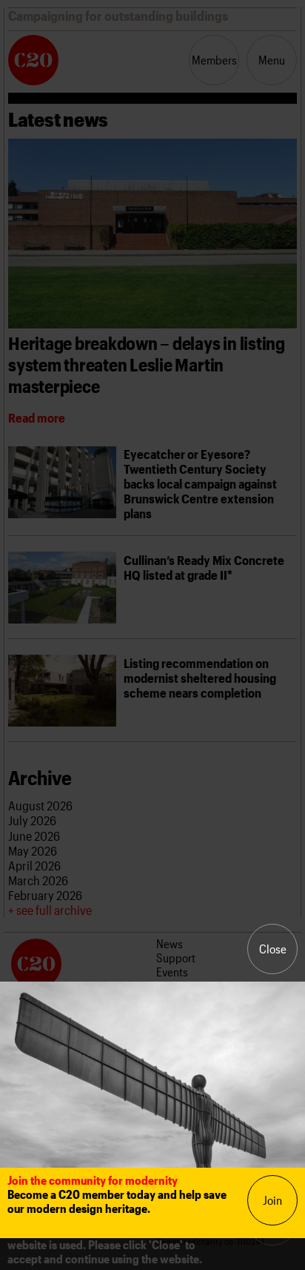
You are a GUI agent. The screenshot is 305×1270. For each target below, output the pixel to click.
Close (272, 949)
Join (272, 1200)
